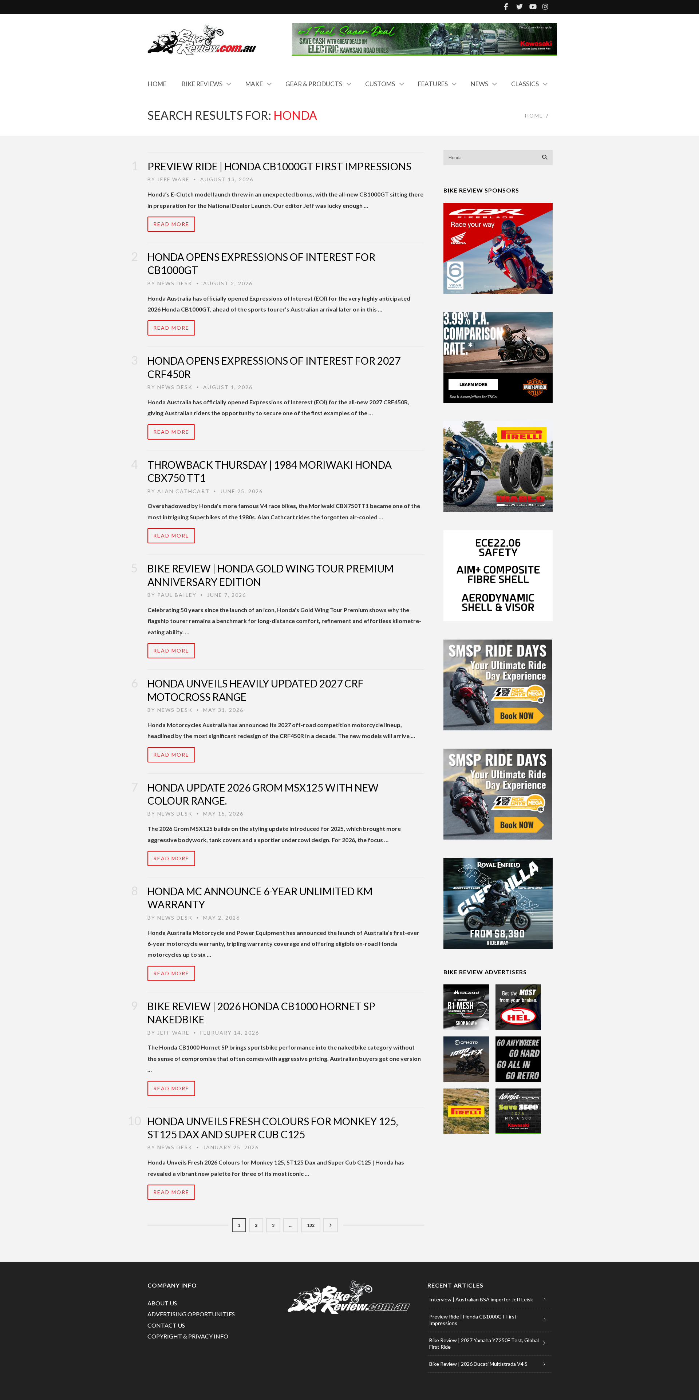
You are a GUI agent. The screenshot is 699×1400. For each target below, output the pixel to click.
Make (254, 84)
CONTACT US (166, 1325)
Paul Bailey (177, 595)
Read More (171, 224)
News (479, 84)
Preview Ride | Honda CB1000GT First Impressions (279, 166)
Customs (380, 84)
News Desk (175, 283)
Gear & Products (313, 84)
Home (157, 84)
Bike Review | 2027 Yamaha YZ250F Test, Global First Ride (484, 1343)
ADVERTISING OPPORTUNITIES (191, 1313)
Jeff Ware (173, 179)
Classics (525, 84)
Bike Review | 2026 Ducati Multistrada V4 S (478, 1364)
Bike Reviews (202, 84)
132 (311, 1225)
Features (433, 84)
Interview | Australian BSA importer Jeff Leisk (481, 1299)
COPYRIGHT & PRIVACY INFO (187, 1336)
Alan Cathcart (183, 491)
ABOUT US (162, 1303)
